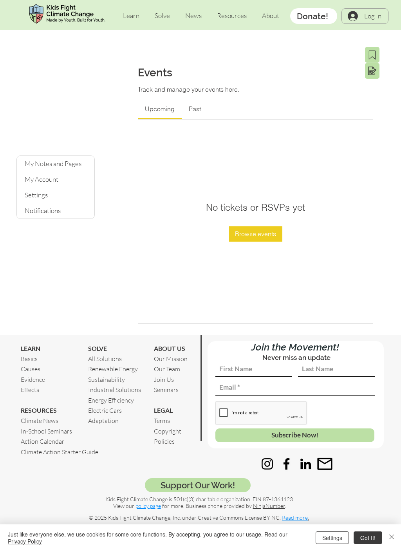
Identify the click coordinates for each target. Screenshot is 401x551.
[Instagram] (267, 464)
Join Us (164, 379)
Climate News (39, 421)
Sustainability (106, 379)
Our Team (167, 369)
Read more (295, 517)
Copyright (167, 431)
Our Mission (171, 359)
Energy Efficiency (111, 400)
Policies (164, 441)
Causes (30, 369)
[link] (160, 109)
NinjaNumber (269, 505)
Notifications (43, 210)
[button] (131, 16)
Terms (162, 421)
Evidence (33, 379)
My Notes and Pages (53, 163)
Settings (36, 195)
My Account (41, 179)
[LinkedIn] (305, 464)
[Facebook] (286, 464)
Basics (29, 359)
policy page (148, 505)
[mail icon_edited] (324, 464)
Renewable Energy (113, 369)
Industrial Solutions (114, 390)
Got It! (368, 538)
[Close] (391, 538)
